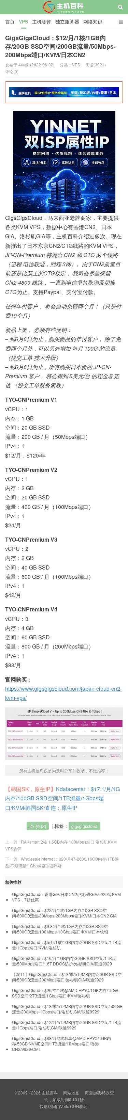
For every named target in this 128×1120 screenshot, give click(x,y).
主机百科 (64, 13)
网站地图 (71, 1092)
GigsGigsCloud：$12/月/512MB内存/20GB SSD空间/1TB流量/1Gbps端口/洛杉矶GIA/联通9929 (66, 1025)
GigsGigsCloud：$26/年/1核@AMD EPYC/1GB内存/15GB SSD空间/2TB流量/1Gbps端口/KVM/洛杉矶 (65, 993)
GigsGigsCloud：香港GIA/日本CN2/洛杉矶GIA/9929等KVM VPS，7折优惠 (66, 897)
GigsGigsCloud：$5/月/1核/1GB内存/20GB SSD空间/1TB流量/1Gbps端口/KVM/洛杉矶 (66, 945)
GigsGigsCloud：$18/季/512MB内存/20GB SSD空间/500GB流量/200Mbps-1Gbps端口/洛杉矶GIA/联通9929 (67, 1009)
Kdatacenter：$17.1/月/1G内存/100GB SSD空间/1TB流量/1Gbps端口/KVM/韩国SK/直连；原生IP (62, 798)
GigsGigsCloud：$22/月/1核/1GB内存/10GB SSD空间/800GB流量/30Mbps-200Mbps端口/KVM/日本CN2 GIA (64, 913)
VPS (23, 21)
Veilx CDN (69, 1106)
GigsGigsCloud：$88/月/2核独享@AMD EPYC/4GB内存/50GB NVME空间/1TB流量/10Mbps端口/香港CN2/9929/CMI (61, 1044)
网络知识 (92, 21)
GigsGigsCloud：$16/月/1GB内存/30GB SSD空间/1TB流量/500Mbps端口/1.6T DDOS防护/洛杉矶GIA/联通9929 (64, 961)
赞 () (41, 826)
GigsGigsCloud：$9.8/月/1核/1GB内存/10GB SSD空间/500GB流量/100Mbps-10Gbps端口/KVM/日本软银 (60, 929)
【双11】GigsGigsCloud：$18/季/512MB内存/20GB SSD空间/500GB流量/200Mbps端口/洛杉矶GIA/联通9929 (67, 977)
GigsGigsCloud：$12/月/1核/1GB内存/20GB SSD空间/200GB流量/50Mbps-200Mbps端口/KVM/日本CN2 (60, 46)
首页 (10, 21)
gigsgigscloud (84, 826)
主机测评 (41, 21)
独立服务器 (67, 21)
